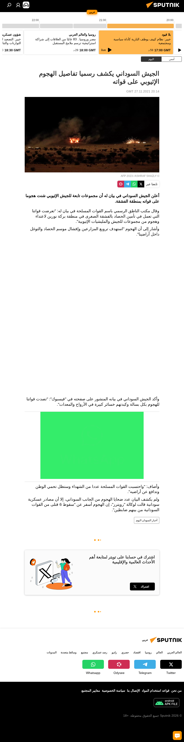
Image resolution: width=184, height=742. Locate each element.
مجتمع (84, 652)
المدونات (52, 652)
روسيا (148, 652)
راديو (114, 652)
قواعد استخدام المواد (155, 690)
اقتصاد (136, 652)
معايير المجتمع (90, 690)
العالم (159, 652)
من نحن (176, 690)
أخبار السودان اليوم (146, 520)
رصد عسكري (99, 652)
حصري (125, 652)
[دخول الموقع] (18, 4)
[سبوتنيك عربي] (164, 9)
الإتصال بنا (133, 690)
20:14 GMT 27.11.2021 (142, 91)
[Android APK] (166, 703)
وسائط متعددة (69, 652)
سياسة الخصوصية (113, 690)
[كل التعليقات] (177, 735)
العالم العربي (174, 652)
